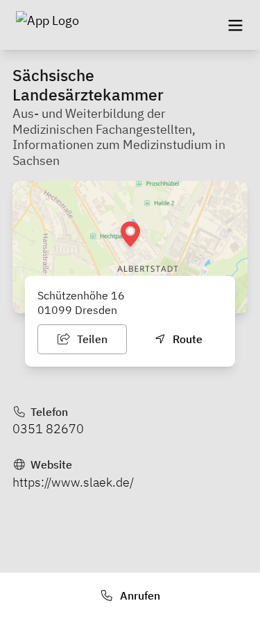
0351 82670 (48, 429)
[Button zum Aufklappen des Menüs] (235, 25)
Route (186, 339)
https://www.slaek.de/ (73, 482)
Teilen (90, 339)
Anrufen (138, 595)
